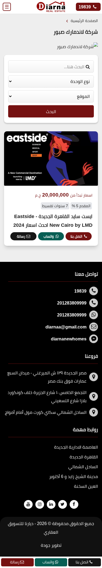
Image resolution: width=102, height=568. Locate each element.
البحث (51, 111)
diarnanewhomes (68, 339)
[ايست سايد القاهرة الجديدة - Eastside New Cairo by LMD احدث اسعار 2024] (51, 188)
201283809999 (71, 303)
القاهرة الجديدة (84, 457)
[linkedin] (51, 504)
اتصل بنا (76, 236)
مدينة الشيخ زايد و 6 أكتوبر (73, 476)
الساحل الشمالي (83, 467)
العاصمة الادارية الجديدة (76, 447)
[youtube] (28, 504)
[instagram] (39, 504)
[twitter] (62, 504)
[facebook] (74, 504)
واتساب (49, 236)
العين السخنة (86, 486)
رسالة (21, 236)
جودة (45, 545)
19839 (85, 7)
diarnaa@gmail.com (65, 327)
